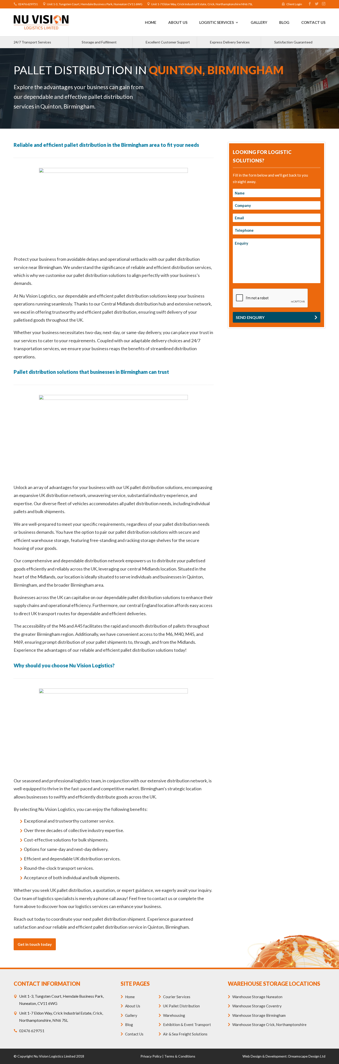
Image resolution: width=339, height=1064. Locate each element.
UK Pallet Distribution (181, 1006)
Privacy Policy (151, 1056)
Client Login (294, 4)
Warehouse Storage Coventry (257, 1006)
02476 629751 (28, 4)
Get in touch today (35, 944)
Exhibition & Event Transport (187, 1024)
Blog (284, 23)
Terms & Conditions (179, 1056)
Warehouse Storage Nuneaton (257, 996)
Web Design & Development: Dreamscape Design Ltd (283, 1056)
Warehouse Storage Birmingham (259, 1015)
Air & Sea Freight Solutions (185, 1034)
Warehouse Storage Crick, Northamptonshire (269, 1024)
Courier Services (176, 996)
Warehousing (174, 1015)
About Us (177, 23)
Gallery (259, 23)
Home (150, 23)
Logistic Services (216, 23)
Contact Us (313, 23)
